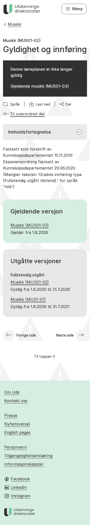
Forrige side (26, 335)
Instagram (20, 495)
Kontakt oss (16, 400)
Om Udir (12, 392)
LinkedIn (19, 487)
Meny (77, 8)
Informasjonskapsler (24, 464)
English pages (17, 432)
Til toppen (43, 356)
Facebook (20, 478)
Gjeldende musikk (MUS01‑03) (39, 86)
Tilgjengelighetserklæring (28, 455)
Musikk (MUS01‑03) (29, 225)
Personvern (15, 447)
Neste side (65, 335)
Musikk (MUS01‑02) (29, 282)
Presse (10, 415)
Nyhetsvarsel (17, 423)
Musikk (14, 24)
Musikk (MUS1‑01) (28, 299)
